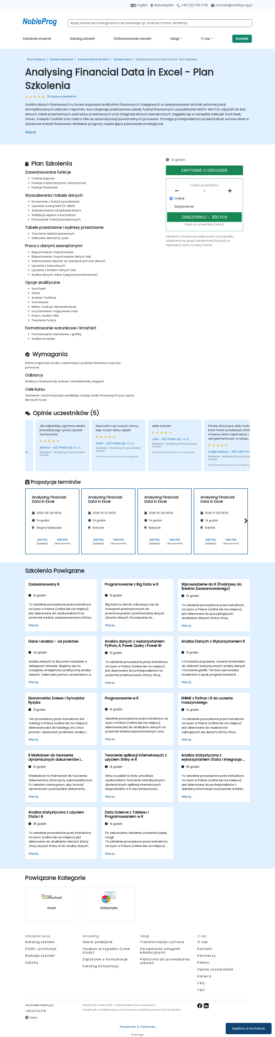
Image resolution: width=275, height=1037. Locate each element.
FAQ (201, 983)
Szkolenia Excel (122, 59)
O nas (206, 38)
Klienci (203, 962)
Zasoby (32, 962)
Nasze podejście (98, 942)
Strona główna (36, 59)
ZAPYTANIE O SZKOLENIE (204, 170)
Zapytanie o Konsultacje (105, 959)
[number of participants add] (231, 191)
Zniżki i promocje (41, 949)
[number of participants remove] (178, 191)
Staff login (137, 1034)
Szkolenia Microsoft (61, 59)
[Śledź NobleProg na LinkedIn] (206, 1005)
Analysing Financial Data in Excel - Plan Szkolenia (166, 59)
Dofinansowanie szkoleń (132, 38)
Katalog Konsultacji (101, 966)
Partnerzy (206, 955)
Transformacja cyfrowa (162, 942)
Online (179, 198)
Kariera (204, 976)
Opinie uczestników (215, 969)
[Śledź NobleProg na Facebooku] (199, 1005)
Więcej (30, 132)
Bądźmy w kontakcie (248, 1028)
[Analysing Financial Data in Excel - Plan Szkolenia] (43, 21)
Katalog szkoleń (82, 38)
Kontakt (242, 38)
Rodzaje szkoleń (40, 955)
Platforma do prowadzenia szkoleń (165, 961)
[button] (244, 520)
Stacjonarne (184, 206)
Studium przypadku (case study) (106, 951)
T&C (201, 990)
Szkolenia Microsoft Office (93, 59)
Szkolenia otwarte (37, 38)
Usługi (175, 38)
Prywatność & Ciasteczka (137, 1027)
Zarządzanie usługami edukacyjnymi (160, 951)
